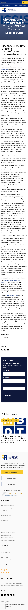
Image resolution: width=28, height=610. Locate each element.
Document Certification (8, 533)
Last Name (6, 378)
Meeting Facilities (6, 535)
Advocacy (4, 510)
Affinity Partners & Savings (9, 513)
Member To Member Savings (9, 518)
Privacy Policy (5, 602)
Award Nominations (7, 560)
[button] (12, 446)
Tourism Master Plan (11, 295)
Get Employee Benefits (8, 540)
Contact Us (22, 5)
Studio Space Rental (7, 538)
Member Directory (6, 508)
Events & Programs (6, 555)
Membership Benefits (7, 505)
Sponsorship (4, 520)
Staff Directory (5, 552)
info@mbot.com (6, 570)
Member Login (6, 5)
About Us (4, 550)
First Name (6, 370)
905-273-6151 (5, 573)
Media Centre (5, 557)
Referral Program (6, 515)
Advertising (15, 5)
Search (24, 2)
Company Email (8, 385)
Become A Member (11, 472)
